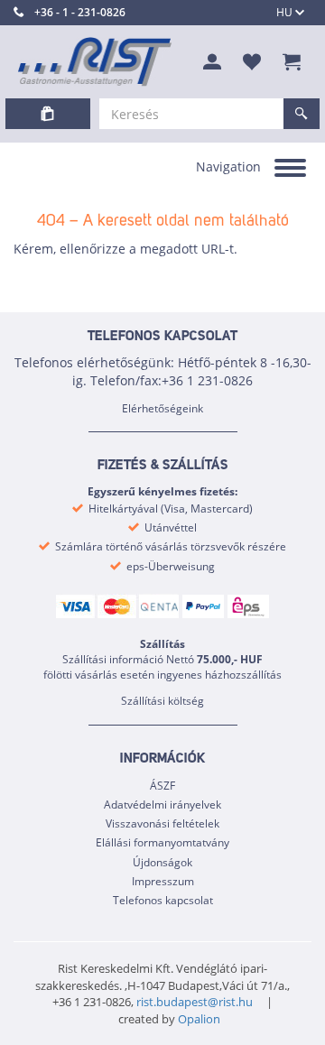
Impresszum (163, 881)
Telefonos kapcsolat (163, 900)
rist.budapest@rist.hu (194, 1002)
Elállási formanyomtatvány (162, 842)
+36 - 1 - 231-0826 (79, 12)
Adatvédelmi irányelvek (162, 804)
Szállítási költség (162, 700)
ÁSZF (162, 785)
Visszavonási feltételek (162, 823)
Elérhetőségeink (162, 408)
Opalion (199, 1019)
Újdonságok (162, 862)
